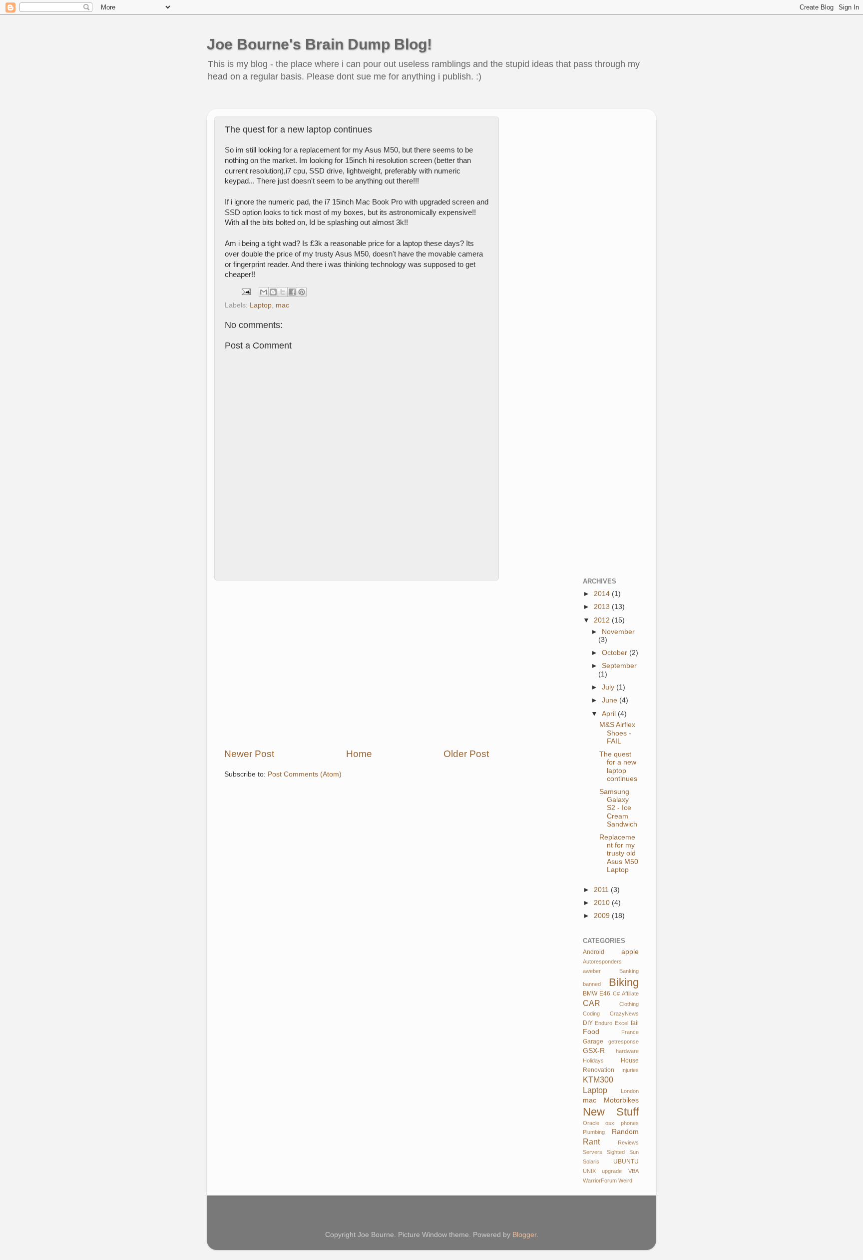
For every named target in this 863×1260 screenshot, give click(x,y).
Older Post (466, 753)
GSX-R (594, 1050)
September (619, 666)
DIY (588, 1023)
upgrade (612, 1171)
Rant (591, 1141)
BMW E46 (597, 993)
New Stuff (611, 1112)
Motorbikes (621, 1100)
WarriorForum (600, 1181)
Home (359, 753)
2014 (603, 594)
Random (625, 1132)
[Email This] (264, 292)
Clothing (629, 1004)
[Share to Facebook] (292, 292)
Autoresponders (602, 961)
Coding (591, 1013)
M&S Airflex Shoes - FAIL (617, 732)
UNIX (589, 1171)
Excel (621, 1023)
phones (630, 1123)
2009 (603, 916)
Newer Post (249, 753)
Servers (592, 1152)
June (610, 700)
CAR (591, 1003)
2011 (602, 890)
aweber (592, 971)
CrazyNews (624, 1013)
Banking (629, 971)
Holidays (593, 1061)
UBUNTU (626, 1161)
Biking (624, 982)
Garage (593, 1041)
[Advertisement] (398, 102)
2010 (603, 902)
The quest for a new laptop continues (618, 766)
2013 (603, 606)
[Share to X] (283, 292)
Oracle (591, 1123)
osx (609, 1123)
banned (592, 984)
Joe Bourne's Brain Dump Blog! (319, 44)
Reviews (628, 1143)
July (609, 687)
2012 (603, 620)
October (615, 652)
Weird (625, 1181)
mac (282, 305)
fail (635, 1023)
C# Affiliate (626, 993)
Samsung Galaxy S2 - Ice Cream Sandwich (618, 808)
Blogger (524, 1234)
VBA (633, 1171)
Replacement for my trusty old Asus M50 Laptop (618, 854)
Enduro (603, 1023)
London (630, 1091)
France (630, 1032)
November (618, 632)
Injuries (630, 1070)
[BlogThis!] (273, 292)
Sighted (616, 1152)
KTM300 (598, 1079)
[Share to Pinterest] (302, 292)
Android (593, 952)
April (610, 714)
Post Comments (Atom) (305, 774)
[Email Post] (245, 291)
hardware (627, 1051)
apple (630, 952)
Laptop (261, 305)
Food (591, 1032)
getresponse (623, 1041)
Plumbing (594, 1132)
